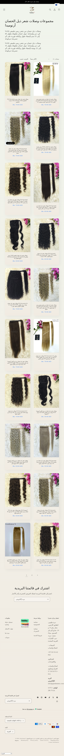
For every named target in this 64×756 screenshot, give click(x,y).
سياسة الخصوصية (37, 623)
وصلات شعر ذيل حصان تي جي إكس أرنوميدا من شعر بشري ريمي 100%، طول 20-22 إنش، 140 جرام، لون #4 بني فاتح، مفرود (17, 363)
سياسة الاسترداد (36, 630)
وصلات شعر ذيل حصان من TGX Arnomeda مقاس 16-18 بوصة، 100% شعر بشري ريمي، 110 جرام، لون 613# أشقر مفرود (46, 462)
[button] (4, 9)
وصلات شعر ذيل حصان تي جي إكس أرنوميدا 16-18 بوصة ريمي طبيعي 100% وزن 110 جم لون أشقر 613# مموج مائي (18, 462)
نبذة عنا (7, 633)
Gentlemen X (23, 738)
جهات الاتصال (9, 629)
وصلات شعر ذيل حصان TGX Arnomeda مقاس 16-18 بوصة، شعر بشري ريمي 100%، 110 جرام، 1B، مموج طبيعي (46, 255)
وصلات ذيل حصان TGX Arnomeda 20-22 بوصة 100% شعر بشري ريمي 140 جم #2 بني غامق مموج (17, 412)
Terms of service (44, 740)
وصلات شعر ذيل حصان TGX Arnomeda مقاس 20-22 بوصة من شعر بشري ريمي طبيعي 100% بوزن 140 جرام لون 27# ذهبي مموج (18, 151)
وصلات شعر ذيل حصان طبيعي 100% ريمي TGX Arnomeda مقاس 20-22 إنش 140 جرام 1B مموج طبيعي (17, 257)
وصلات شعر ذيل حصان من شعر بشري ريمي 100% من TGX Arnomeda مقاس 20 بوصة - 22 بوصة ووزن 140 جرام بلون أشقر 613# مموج (46, 307)
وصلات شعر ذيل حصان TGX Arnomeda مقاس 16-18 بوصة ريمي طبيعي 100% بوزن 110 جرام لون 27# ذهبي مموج (46, 512)
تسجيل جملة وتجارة (8, 623)
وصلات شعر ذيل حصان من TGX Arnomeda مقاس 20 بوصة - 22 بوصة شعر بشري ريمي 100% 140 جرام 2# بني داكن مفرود (46, 207)
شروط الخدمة (38, 635)
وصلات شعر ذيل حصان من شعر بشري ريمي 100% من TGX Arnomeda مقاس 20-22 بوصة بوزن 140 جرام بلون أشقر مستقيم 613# (46, 101)
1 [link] (26, 575)
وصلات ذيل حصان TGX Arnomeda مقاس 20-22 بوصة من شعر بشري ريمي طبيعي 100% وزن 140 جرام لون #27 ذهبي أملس (46, 357)
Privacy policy (34, 740)
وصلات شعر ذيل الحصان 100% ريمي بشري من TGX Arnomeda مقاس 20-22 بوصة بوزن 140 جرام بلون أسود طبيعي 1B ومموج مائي (46, 148)
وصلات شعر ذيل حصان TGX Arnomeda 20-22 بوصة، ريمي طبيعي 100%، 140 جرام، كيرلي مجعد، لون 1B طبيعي (18, 305)
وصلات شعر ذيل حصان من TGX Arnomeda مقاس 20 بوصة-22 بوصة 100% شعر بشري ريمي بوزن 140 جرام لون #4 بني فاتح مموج (18, 201)
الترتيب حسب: (24, 59)
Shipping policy (55, 740)
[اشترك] (48, 599)
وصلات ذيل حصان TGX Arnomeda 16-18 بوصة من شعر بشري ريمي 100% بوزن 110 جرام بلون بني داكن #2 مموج (46, 561)
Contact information (53, 742)
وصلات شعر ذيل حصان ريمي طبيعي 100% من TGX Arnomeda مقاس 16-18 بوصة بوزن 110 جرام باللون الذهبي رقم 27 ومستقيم (17, 561)
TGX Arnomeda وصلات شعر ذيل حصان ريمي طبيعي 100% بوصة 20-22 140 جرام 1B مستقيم (17, 101)
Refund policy (24, 740)
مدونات (7, 637)
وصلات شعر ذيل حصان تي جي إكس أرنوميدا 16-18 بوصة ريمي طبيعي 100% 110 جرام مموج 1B (46, 412)
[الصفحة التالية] (37, 575)
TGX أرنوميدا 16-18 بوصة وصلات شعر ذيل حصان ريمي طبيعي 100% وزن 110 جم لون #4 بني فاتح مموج (17, 512)
